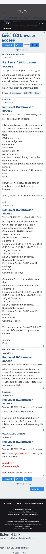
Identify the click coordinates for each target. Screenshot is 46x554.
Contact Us (23, 519)
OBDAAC (27, 93)
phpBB (16, 521)
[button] (23, 49)
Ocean (37, 93)
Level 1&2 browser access (18, 37)
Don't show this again (11, 33)
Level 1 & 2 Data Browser (15, 84)
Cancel (16, 553)
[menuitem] (18, 503)
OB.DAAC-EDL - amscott (13, 54)
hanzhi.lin (6, 99)
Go (24, 553)
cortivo (5, 202)
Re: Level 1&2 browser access (19, 64)
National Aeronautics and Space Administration (23, 514)
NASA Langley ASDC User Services (27, 512)
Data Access (15, 93)
